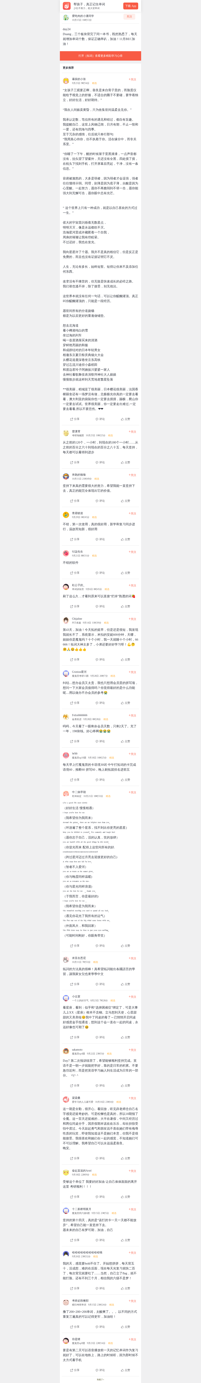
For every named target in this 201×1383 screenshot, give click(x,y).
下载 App (130, 6)
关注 (129, 16)
